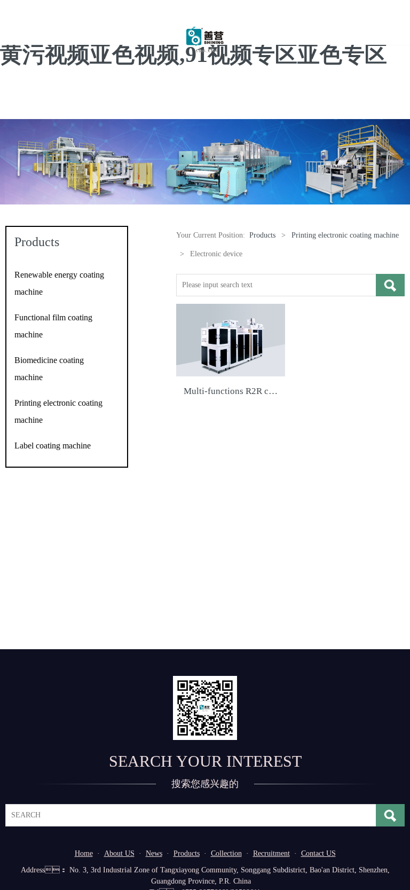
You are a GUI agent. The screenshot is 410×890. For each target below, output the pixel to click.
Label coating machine (52, 445)
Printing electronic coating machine (58, 411)
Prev (14, 162)
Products (262, 235)
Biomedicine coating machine (49, 369)
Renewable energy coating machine (59, 283)
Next (395, 162)
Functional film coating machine (53, 326)
